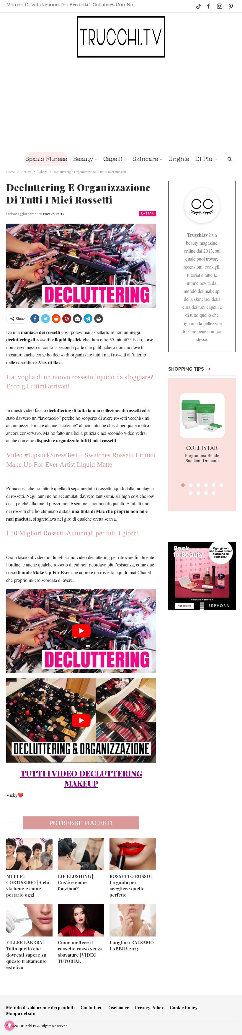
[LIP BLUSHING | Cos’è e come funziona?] (81, 854)
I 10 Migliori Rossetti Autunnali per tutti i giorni (72, 533)
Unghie (178, 159)
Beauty (83, 159)
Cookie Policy (183, 1007)
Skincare (145, 159)
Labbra (147, 213)
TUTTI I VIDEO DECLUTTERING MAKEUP (81, 778)
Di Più (203, 159)
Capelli (112, 159)
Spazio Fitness (46, 159)
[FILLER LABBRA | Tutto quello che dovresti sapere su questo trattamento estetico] (29, 920)
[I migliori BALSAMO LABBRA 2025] (132, 920)
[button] (183, 485)
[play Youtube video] (81, 631)
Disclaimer (118, 1007)
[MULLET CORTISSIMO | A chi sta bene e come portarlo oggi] (29, 854)
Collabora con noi (114, 4)
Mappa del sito (20, 1013)
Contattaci (91, 1007)
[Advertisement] (121, 104)
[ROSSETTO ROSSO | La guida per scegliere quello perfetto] (132, 854)
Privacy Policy (149, 1007)
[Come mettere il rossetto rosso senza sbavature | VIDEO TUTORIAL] (81, 920)
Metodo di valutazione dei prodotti (47, 4)
